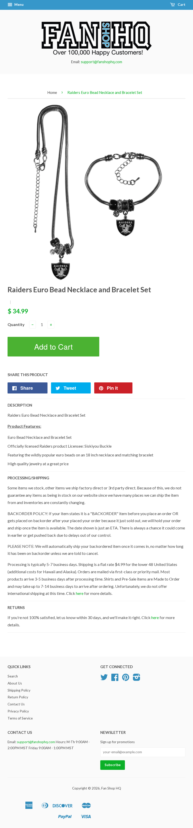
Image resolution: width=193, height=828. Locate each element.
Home (52, 92)
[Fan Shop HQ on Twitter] (104, 679)
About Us (15, 683)
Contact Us (16, 704)
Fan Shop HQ (111, 788)
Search (13, 676)
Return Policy (18, 697)
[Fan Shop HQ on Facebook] (115, 679)
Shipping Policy (19, 690)
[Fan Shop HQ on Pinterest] (125, 679)
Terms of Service (20, 718)
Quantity (16, 324)
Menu (19, 4)
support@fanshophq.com (101, 62)
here (79, 593)
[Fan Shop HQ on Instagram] (136, 679)
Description (20, 405)
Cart (181, 4)
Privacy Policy (18, 711)
